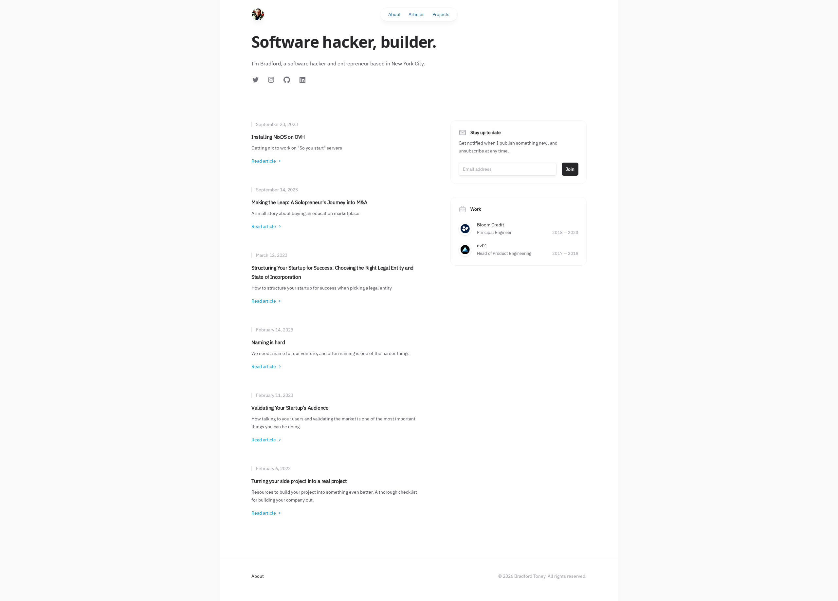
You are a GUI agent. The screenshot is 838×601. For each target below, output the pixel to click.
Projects (440, 14)
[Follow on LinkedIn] (302, 80)
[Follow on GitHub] (287, 80)
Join (570, 169)
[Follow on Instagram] (271, 80)
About (394, 14)
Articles (417, 14)
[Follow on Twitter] (255, 80)
